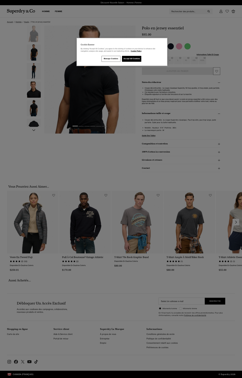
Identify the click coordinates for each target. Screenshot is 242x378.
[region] (121, 52)
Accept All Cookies (132, 59)
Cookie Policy (136, 51)
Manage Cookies (111, 59)
